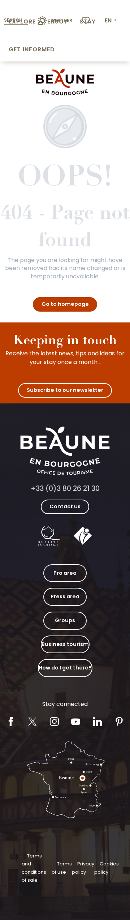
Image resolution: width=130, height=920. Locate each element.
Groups (65, 620)
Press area (65, 596)
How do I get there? (65, 667)
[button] (111, 20)
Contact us (65, 506)
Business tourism (65, 644)
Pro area (65, 573)
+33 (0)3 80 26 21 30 (65, 488)
